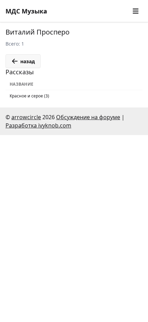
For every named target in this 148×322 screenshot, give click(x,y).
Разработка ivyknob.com (38, 125)
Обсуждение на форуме (88, 117)
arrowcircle (26, 117)
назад (27, 61)
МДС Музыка (26, 11)
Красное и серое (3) (29, 96)
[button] (135, 11)
